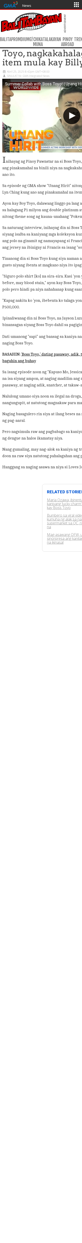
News (26, 5)
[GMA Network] (10, 4)
